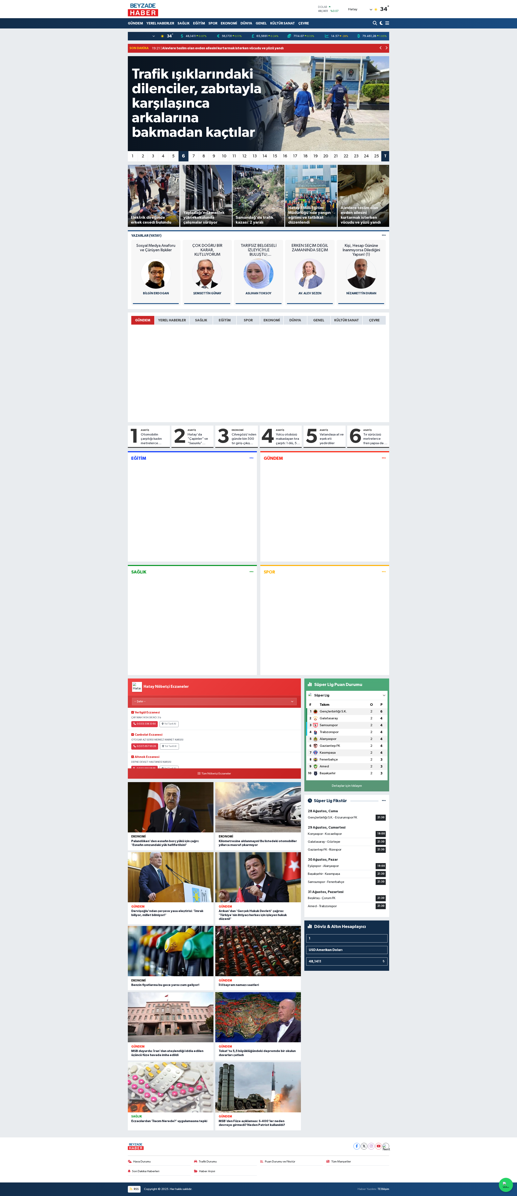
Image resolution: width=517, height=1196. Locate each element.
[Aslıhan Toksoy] (258, 273)
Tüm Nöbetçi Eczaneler (216, 773)
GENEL (261, 23)
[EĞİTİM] (251, 458)
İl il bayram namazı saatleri (239, 985)
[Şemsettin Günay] (207, 273)
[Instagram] (371, 1146)
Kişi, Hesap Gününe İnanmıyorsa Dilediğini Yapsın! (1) (361, 250)
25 (376, 156)
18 (305, 156)
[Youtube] (378, 1146)
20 (325, 156)
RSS (136, 1189)
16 (285, 156)
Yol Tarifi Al (170, 724)
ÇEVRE (303, 23)
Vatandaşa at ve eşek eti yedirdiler (332, 439)
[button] (381, 48)
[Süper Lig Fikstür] (384, 801)
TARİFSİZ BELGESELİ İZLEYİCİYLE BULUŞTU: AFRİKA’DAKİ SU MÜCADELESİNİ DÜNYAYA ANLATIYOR (258, 250)
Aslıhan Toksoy (258, 293)
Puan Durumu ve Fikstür (280, 1161)
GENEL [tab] (318, 320)
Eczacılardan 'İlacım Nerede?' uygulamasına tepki (169, 1121)
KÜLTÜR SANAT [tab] (346, 320)
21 (336, 156)
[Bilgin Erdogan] (156, 273)
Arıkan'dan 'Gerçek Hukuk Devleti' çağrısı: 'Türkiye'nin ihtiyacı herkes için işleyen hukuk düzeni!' (253, 914)
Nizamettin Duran (361, 293)
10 (224, 156)
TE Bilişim (383, 1189)
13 (255, 156)
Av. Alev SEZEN (309, 293)
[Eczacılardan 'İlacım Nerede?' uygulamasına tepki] (170, 1087)
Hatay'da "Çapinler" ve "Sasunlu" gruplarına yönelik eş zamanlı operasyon (198, 439)
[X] (364, 1146)
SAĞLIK (184, 23)
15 (275, 156)
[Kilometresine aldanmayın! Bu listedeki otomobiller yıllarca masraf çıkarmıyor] (258, 807)
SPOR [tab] (248, 320)
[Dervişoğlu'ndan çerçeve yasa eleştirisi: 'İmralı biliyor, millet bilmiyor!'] (170, 877)
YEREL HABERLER (160, 23)
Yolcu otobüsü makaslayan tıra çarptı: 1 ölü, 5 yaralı (287, 439)
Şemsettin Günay (207, 293)
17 (295, 156)
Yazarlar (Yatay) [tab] (146, 235)
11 (234, 156)
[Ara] (375, 23)
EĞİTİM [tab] (225, 320)
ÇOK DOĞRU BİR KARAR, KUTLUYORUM (207, 250)
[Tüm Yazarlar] (384, 235)
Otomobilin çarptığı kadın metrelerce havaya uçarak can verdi (154, 439)
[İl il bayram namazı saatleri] (258, 951)
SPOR (212, 23)
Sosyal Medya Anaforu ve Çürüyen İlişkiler (155, 248)
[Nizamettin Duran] (361, 273)
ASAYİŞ (145, 430)
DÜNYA (246, 23)
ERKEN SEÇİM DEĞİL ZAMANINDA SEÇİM (309, 248)
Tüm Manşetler (341, 1161)
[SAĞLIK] (251, 572)
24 (366, 156)
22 (346, 156)
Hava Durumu (142, 1161)
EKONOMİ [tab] (272, 320)
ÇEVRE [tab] (374, 320)
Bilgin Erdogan (156, 293)
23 (356, 156)
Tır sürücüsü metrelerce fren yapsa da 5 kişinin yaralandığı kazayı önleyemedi (374, 439)
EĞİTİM (199, 23)
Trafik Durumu (208, 1161)
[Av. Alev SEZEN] (310, 273)
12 (244, 156)
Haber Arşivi (207, 1171)
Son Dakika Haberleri (145, 1171)
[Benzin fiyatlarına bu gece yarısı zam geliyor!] (170, 951)
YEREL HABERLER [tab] (172, 320)
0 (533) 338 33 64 (146, 724)
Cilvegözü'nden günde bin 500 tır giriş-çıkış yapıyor (244, 439)
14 (265, 156)
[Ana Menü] (386, 23)
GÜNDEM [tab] (142, 320)
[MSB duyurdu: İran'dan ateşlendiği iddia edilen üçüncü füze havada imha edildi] (170, 1017)
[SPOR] (384, 572)
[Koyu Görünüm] (381, 23)
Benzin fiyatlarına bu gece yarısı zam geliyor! (165, 985)
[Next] (385, 1146)
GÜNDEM (135, 23)
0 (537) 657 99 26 (146, 746)
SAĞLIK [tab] (201, 320)
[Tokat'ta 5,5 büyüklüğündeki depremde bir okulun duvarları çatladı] (258, 1017)
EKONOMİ (229, 23)
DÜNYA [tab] (295, 320)
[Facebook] (356, 1146)
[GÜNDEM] (384, 458)
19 (315, 156)
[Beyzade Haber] (143, 9)
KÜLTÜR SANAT (282, 23)
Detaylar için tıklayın (347, 786)
